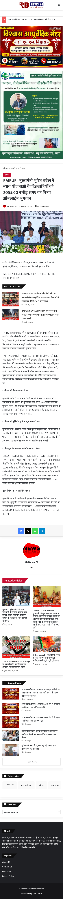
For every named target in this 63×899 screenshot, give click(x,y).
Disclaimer (6, 871)
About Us (6, 862)
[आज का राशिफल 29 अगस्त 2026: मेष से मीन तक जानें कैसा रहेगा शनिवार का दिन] (10, 708)
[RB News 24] (31, 5)
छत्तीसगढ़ (15, 168)
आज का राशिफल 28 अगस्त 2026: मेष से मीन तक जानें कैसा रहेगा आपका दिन (41, 719)
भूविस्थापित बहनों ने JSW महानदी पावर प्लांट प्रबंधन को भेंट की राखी (39, 747)
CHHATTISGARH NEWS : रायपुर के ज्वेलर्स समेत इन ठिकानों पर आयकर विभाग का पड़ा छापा (16, 664)
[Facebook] (21, 531)
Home (8, 168)
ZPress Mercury (37, 888)
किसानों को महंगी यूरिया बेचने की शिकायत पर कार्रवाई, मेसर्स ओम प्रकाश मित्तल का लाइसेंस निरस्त (39, 734)
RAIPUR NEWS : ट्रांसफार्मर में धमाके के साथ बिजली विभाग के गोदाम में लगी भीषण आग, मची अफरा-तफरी (40, 314)
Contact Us (7, 867)
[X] (28, 531)
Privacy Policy (8, 876)
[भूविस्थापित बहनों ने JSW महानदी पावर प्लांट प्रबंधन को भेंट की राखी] (10, 750)
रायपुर (23, 168)
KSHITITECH (37, 893)
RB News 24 (12, 206)
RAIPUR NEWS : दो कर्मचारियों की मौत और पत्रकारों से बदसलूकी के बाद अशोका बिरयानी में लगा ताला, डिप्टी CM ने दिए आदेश (40, 297)
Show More (31, 762)
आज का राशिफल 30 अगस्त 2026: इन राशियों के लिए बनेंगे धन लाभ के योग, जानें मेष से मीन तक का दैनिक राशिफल (40, 693)
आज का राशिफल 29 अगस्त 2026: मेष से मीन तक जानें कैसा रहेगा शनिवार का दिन (41, 705)
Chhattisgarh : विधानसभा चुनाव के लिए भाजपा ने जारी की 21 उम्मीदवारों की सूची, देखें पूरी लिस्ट (46, 657)
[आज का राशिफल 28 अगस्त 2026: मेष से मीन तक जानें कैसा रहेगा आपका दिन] (10, 722)
